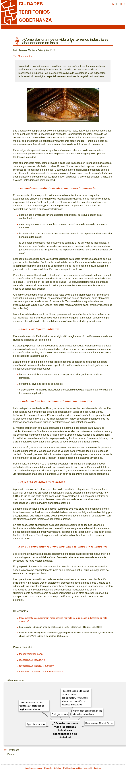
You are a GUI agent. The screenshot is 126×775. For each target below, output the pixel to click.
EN (112, 4)
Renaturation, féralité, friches (99, 723)
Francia (11, 754)
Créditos (57, 767)
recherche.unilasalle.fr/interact (35, 665)
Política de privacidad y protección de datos (82, 767)
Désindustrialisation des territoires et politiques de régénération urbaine (31, 706)
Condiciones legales (33, 767)
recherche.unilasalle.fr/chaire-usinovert (40, 671)
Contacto (48, 767)
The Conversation (23, 56)
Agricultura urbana (36, 724)
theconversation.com (30, 654)
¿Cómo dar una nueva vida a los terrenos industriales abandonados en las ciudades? (65, 730)
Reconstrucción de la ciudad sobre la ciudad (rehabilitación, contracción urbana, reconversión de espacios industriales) (75, 697)
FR (123, 4)
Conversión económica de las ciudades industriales (87, 712)
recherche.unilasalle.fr (31, 660)
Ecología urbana (60, 714)
